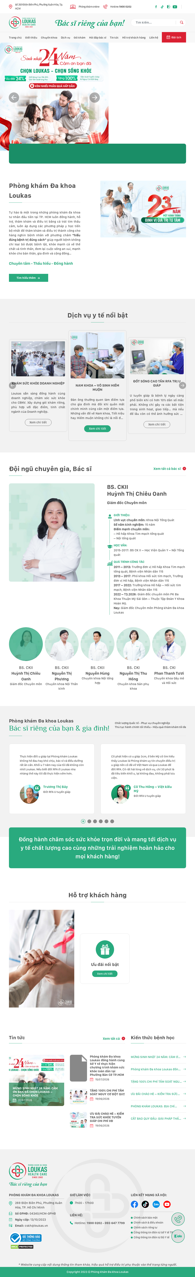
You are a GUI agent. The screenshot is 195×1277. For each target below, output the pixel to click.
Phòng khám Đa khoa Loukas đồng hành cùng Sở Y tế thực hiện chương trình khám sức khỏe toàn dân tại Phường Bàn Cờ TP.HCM (107, 1066)
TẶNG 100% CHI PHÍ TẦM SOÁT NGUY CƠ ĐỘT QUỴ (107, 1092)
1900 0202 (125, 6)
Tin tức (114, 37)
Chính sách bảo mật (145, 1217)
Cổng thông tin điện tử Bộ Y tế (151, 1237)
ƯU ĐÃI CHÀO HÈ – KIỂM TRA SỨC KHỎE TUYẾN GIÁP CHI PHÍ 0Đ (107, 1117)
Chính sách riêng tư (145, 1227)
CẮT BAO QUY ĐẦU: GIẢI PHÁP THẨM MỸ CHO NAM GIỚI (156, 1119)
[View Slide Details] (54, 97)
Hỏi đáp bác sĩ (97, 37)
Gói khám (79, 37)
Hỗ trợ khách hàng (133, 37)
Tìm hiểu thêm (26, 278)
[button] (95, 97)
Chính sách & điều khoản (148, 1222)
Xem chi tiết (38, 422)
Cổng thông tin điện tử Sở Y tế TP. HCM (157, 1232)
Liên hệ (153, 37)
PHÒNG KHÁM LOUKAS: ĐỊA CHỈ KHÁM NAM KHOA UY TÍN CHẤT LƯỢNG (153, 1106)
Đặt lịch (176, 37)
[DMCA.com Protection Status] (22, 1246)
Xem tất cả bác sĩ (167, 469)
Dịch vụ (65, 37)
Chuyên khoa (49, 37)
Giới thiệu (31, 37)
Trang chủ (15, 37)
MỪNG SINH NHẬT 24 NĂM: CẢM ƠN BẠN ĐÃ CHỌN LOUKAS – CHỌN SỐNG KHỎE (35, 1091)
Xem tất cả (111, 1039)
